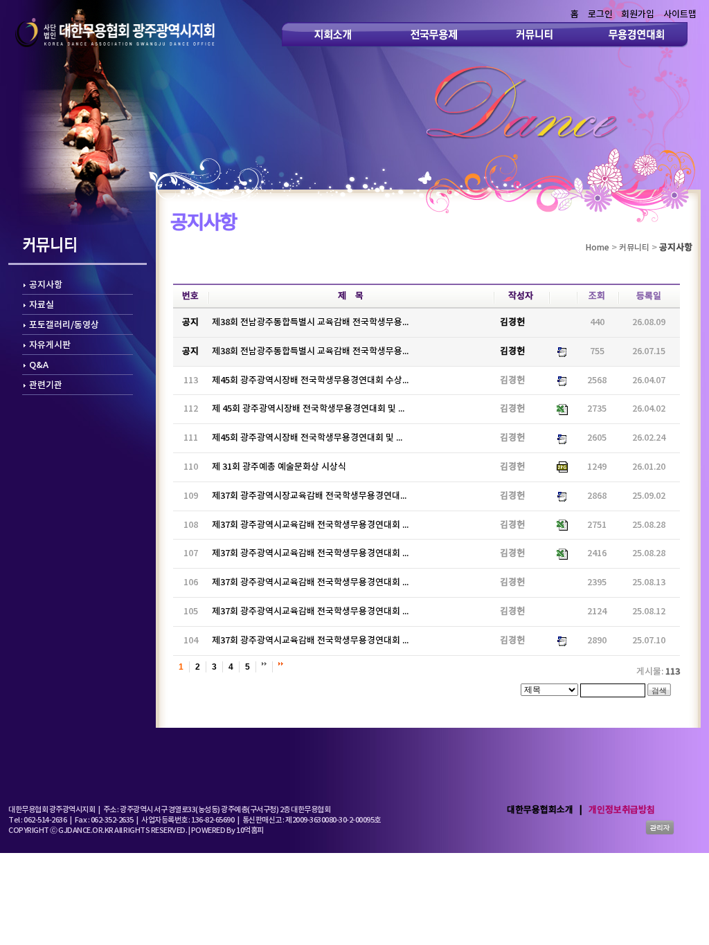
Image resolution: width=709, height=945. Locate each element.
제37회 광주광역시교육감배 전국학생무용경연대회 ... (310, 525)
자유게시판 (50, 345)
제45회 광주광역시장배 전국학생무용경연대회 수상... (310, 380)
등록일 (648, 296)
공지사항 (45, 285)
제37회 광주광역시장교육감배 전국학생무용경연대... (309, 496)
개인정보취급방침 (622, 810)
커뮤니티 (634, 248)
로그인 (600, 14)
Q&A (38, 365)
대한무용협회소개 (540, 810)
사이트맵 (680, 14)
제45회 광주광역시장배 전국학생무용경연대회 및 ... (307, 437)
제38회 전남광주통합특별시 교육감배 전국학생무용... (310, 322)
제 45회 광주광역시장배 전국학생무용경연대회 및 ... (308, 408)
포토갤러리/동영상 (64, 325)
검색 (659, 690)
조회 (597, 296)
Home (597, 248)
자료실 (41, 305)
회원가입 (637, 14)
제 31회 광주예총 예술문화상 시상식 (279, 466)
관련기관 (45, 385)
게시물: (658, 671)
